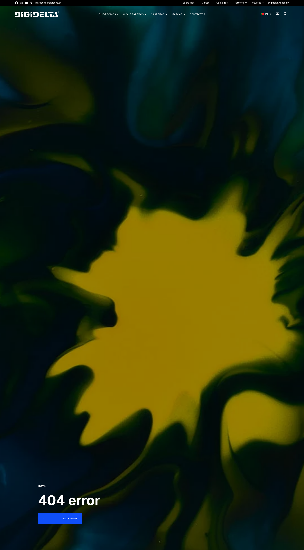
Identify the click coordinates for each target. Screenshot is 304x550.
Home (42, 485)
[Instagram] (21, 2)
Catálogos (222, 2)
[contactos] (277, 13)
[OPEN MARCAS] (184, 14)
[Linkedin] (31, 2)
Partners (239, 2)
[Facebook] (16, 2)
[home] (37, 14)
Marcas (205, 2)
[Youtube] (26, 2)
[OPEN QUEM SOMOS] (118, 14)
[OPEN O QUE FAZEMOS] (145, 14)
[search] (285, 13)
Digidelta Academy (278, 2)
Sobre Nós (189, 2)
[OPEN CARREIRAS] (166, 14)
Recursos (256, 2)
